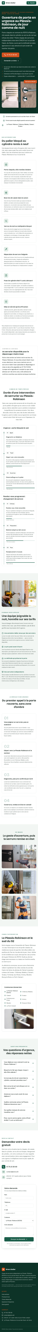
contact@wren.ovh (9, 1315)
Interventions (5, 1294)
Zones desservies (6, 1299)
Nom (5, 1194)
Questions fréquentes (8, 1302)
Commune (7, 1217)
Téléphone (7, 1202)
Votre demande (8, 1224)
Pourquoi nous (6, 1297)
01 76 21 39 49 (12, 55)
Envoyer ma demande (18, 1239)
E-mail (6, 1210)
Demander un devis (10, 61)
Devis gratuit (5, 1304)
